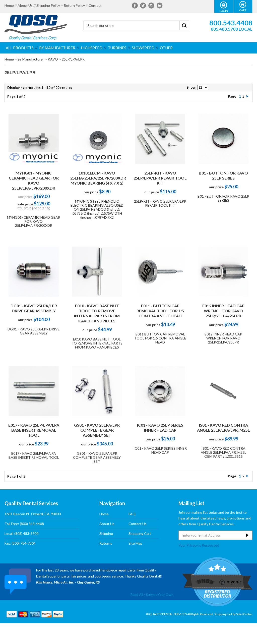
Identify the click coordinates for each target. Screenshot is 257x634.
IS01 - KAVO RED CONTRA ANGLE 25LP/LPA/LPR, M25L (223, 427)
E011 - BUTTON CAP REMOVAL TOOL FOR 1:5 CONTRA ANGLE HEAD (160, 310)
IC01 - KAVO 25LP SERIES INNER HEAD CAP (160, 427)
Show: (191, 87)
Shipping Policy (48, 5)
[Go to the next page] (247, 96)
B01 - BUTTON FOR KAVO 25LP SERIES (223, 175)
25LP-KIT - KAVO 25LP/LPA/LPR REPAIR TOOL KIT (160, 177)
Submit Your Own (159, 594)
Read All (136, 594)
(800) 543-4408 (32, 524)
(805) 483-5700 (26, 533)
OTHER (166, 47)
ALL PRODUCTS (20, 47)
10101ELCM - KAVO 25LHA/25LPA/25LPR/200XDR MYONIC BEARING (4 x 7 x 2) (98, 177)
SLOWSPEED (143, 47)
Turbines (117, 47)
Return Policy (74, 5)
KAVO (53, 59)
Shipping (106, 533)
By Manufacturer (57, 47)
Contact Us (137, 524)
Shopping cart (223, 614)
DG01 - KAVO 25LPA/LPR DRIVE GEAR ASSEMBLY (34, 308)
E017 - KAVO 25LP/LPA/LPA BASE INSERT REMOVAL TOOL (33, 430)
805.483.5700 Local (231, 29)
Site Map (135, 543)
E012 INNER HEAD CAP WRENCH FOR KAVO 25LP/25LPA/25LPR (223, 310)
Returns (105, 543)
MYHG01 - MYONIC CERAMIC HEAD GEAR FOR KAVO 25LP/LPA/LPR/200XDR (34, 180)
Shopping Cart (139, 533)
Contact (95, 5)
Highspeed (91, 47)
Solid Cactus (244, 614)
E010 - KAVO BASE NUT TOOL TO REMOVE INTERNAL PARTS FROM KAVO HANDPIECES (97, 313)
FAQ (132, 514)
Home (9, 5)
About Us (25, 5)
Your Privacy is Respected (198, 545)
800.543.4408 (230, 23)
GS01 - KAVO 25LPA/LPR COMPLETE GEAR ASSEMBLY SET (97, 430)
